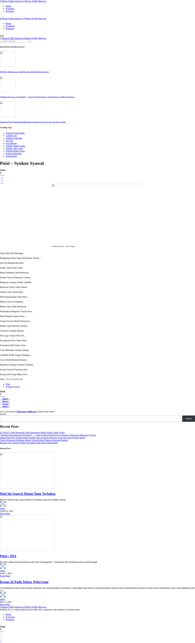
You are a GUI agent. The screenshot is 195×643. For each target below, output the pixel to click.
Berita (8, 6)
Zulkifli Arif (11, 135)
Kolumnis (10, 8)
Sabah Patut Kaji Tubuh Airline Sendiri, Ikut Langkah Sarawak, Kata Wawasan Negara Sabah (33, 122)
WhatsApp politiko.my (26, 411)
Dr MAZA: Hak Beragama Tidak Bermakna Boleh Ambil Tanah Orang (24, 72)
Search (3, 414)
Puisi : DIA (8, 556)
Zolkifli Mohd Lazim (15, 151)
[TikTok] (5, 16)
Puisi (8, 384)
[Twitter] (3, 16)
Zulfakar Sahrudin (14, 138)
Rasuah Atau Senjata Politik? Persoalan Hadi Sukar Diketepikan (29, 443)
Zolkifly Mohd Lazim (15, 146)
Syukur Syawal (13, 386)
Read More (5, 513)
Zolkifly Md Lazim (14, 148)
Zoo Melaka (11, 143)
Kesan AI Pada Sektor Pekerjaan (24, 582)
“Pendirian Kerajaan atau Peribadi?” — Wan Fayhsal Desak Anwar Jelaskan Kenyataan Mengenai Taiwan (37, 97)
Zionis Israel (11, 156)
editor (2, 508)
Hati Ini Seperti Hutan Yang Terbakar (28, 493)
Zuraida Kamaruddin (15, 133)
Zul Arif (9, 141)
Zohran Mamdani (13, 153)
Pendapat (10, 11)
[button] (2, 35)
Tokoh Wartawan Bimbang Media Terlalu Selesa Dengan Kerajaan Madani (34, 440)
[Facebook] (1, 16)
